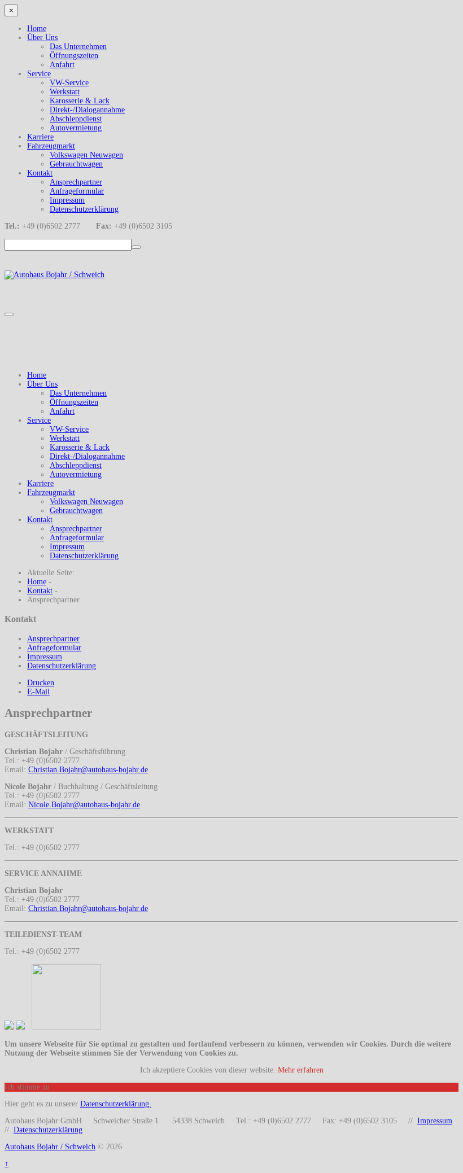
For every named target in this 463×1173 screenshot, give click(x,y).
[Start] (136, 247)
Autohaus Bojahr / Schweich (50, 1147)
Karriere (40, 137)
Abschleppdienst (76, 119)
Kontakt (40, 173)
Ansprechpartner (76, 182)
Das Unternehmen (78, 46)
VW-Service (69, 82)
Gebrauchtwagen (76, 164)
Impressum (67, 200)
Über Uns (42, 37)
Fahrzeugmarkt (51, 146)
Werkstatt (65, 91)
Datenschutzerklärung (84, 209)
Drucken (40, 683)
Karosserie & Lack (80, 101)
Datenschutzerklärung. (115, 1104)
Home (36, 28)
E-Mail (38, 692)
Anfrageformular (77, 191)
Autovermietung (76, 128)
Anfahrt (62, 64)
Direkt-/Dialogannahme (87, 110)
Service (39, 73)
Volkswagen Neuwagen (86, 155)
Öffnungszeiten (74, 55)
